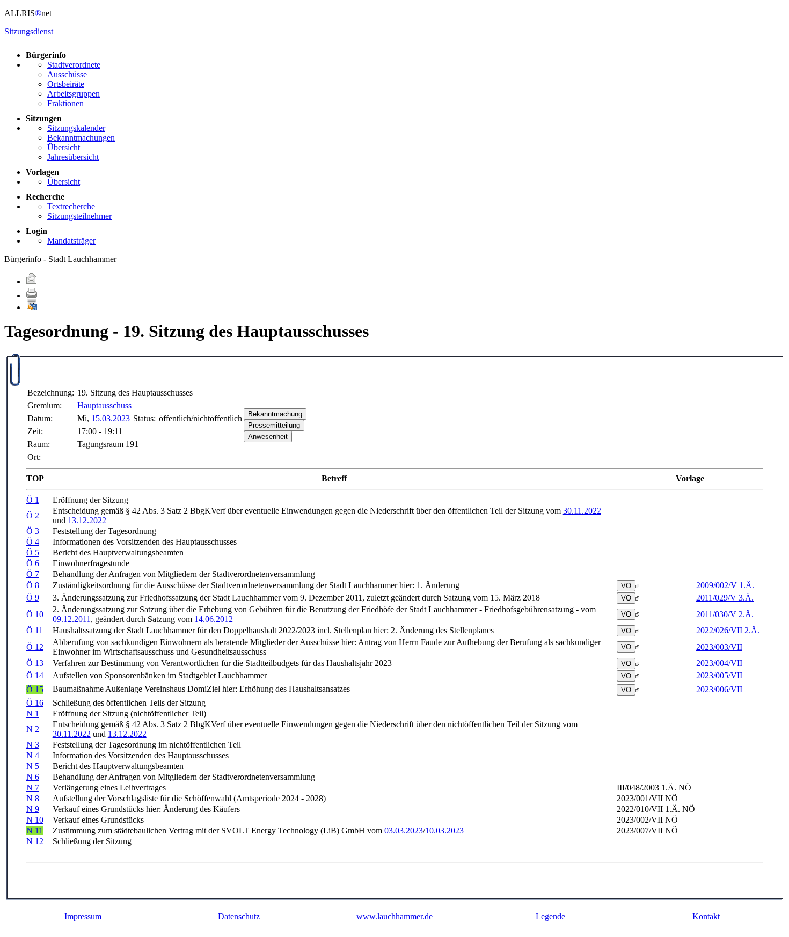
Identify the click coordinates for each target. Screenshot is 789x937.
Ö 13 (34, 663)
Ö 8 (32, 585)
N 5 (32, 766)
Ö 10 (34, 614)
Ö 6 (32, 563)
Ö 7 (32, 574)
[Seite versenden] (32, 281)
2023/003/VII (719, 646)
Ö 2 (32, 515)
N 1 (32, 713)
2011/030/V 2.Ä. (725, 614)
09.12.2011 (72, 619)
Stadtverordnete (73, 64)
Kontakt (706, 916)
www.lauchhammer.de (394, 916)
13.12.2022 (87, 520)
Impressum (82, 916)
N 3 (32, 744)
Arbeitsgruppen (73, 93)
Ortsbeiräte (65, 84)
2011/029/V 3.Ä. (725, 597)
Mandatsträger (71, 240)
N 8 (32, 798)
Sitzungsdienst (28, 31)
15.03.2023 (110, 418)
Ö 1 (32, 499)
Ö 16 (34, 702)
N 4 (32, 755)
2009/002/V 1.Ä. (725, 585)
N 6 (32, 776)
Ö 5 (32, 552)
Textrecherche (71, 206)
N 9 (32, 809)
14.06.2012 (213, 619)
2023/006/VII (719, 689)
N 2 (32, 729)
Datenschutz (239, 916)
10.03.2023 (444, 830)
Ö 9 (32, 597)
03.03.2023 (403, 830)
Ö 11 (34, 630)
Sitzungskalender (76, 128)
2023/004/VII (719, 663)
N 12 (34, 841)
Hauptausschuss (104, 405)
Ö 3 (32, 531)
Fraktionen (65, 103)
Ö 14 (34, 675)
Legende (550, 916)
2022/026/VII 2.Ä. (727, 630)
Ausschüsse (67, 74)
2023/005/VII (719, 675)
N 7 (32, 787)
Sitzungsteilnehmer (79, 216)
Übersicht (63, 147)
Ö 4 (32, 541)
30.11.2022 (582, 510)
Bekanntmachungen (81, 137)
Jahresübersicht (73, 157)
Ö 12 (34, 646)
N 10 (34, 819)
